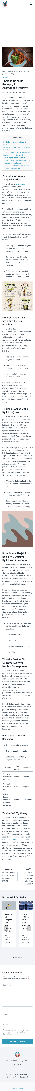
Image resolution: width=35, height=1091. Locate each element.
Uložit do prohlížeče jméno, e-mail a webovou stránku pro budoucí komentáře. (16, 1032)
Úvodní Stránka (11, 1061)
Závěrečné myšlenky (11, 168)
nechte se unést (10, 840)
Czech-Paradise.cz (11, 92)
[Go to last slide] (6, 928)
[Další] (29, 928)
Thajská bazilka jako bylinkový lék (16, 152)
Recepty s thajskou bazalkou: (17, 166)
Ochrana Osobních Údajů (17, 1077)
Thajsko (5, 77)
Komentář (8, 985)
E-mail (6, 1024)
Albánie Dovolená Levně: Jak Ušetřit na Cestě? (28, 876)
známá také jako (23, 184)
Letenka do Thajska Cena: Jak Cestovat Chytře (9, 922)
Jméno (6, 1014)
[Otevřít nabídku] (31, 4)
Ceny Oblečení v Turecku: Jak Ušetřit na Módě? (8, 875)
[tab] (13, 957)
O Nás (27, 1061)
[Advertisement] (17, 26)
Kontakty (17, 1064)
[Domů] (3, 71)
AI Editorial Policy (17, 1088)
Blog (21, 1061)
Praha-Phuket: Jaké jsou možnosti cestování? (26, 922)
